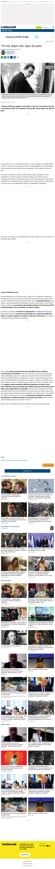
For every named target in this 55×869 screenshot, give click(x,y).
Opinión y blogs (7, 30)
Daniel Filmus (31, 671)
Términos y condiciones (27, 865)
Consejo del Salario (25, 1)
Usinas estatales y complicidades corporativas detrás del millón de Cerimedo (11, 496)
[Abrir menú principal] (53, 27)
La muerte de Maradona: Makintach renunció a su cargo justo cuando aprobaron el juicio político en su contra (40, 573)
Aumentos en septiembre (44, 1)
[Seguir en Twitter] (40, 846)
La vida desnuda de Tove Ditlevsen (11, 646)
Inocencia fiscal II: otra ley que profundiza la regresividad (13, 693)
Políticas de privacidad (27, 863)
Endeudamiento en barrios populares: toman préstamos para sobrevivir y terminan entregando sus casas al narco (40, 519)
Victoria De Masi (10, 51)
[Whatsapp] (2, 57)
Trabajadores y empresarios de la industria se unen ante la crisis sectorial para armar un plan (40, 624)
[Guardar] (17, 57)
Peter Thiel (20, 1)
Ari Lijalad (37, 1)
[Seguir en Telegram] (43, 846)
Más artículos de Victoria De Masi (10, 526)
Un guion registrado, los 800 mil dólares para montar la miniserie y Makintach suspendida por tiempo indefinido (13, 573)
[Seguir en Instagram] (45, 846)
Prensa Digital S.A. (28, 861)
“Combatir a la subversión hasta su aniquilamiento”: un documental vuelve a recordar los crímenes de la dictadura (40, 767)
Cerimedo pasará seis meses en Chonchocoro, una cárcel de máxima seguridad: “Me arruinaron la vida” (12, 670)
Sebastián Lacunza (5, 499)
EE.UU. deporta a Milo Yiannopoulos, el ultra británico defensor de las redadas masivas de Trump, (39, 744)
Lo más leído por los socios (8, 476)
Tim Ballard (31, 1)
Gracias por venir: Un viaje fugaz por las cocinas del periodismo (14, 460)
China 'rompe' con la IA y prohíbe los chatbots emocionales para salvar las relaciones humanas (12, 767)
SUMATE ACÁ (25, 854)
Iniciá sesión (45, 27)
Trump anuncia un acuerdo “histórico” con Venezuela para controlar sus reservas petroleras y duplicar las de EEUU (41, 694)
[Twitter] (11, 57)
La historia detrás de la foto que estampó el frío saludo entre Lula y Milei (41, 549)
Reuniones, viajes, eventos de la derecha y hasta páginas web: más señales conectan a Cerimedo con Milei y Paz (40, 600)
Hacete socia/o (38, 27)
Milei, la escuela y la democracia (37, 669)
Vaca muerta (51, 1)
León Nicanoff (31, 523)
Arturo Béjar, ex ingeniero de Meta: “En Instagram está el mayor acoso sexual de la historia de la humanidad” (13, 519)
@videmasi (5, 528)
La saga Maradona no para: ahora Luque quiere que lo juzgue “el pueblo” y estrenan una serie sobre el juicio (14, 550)
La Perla (34, 1)
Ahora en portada (6, 580)
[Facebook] (5, 57)
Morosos (16, 1)
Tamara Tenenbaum (5, 647)
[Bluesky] (8, 57)
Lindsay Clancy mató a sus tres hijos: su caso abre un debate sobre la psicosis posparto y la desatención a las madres (39, 496)
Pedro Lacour (4, 627)
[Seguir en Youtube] (48, 846)
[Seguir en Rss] (49, 846)
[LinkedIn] (14, 57)
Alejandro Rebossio (32, 627)
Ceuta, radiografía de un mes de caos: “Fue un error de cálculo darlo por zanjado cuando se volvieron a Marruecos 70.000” (13, 717)
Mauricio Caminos (32, 604)
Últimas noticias (5, 724)
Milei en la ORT (12, 1)
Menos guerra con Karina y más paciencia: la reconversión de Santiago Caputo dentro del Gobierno (13, 624)
